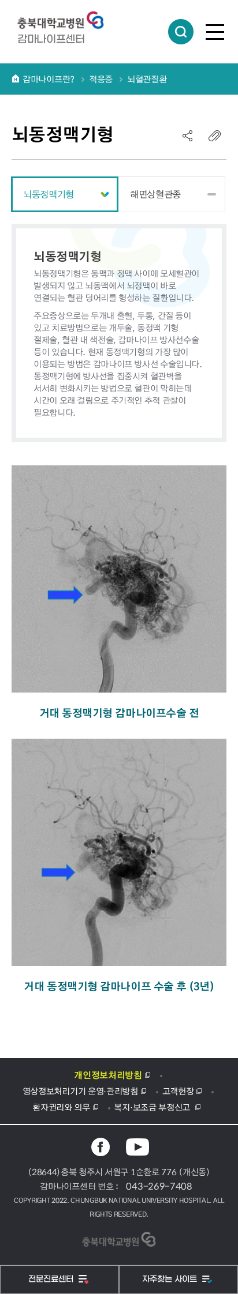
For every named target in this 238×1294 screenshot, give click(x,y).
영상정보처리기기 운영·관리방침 (80, 1091)
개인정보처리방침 (108, 1075)
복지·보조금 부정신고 (153, 1107)
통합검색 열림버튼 (181, 31)
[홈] (16, 78)
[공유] (187, 135)
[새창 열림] (100, 1146)
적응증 (101, 79)
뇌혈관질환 (147, 79)
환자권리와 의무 (61, 1107)
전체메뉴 (214, 31)
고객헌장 (178, 1091)
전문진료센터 (52, 1279)
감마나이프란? (49, 79)
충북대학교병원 (66, 20)
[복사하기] (214, 135)
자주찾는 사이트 (170, 1279)
